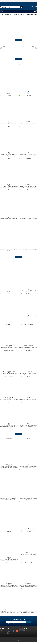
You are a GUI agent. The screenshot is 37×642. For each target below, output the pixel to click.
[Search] (21, 7)
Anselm (9, 152)
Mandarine (28, 609)
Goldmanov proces (28, 184)
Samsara (28, 215)
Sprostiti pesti (28, 552)
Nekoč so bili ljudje (28, 314)
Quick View (9, 74)
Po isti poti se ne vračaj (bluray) (28, 345)
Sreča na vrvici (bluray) (28, 371)
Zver (8, 215)
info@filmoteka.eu (34, 6)
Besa (9, 423)
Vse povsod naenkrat (8, 609)
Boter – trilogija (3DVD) (28, 583)
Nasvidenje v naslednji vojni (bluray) (9, 371)
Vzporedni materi (9, 583)
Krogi (28, 423)
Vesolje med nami (9, 345)
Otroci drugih (28, 121)
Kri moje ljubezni (9, 246)
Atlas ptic (28, 397)
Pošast (28, 246)
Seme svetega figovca (8, 495)
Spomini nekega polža (8, 464)
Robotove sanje (8, 557)
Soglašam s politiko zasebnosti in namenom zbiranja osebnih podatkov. (19, 623)
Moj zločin (8, 184)
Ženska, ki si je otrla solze (9, 397)
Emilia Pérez (28, 495)
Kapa (9, 319)
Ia (28, 152)
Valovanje (8, 121)
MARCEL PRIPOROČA (18, 59)
